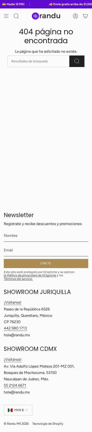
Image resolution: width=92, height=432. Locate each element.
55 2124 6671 (15, 385)
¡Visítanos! (12, 302)
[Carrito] (85, 16)
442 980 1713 (15, 328)
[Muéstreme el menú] (6, 16)
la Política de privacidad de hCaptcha (30, 275)
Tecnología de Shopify (47, 423)
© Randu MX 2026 (16, 423)
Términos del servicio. (18, 279)
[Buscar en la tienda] (76, 61)
